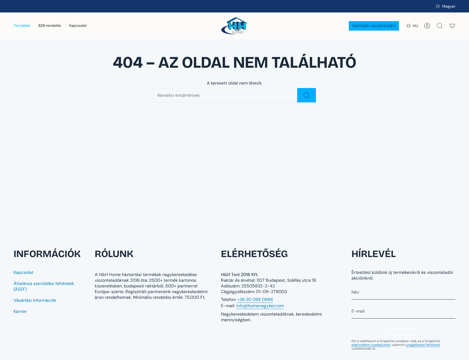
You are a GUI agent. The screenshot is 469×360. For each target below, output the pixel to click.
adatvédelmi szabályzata (370, 345)
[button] (21, 26)
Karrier (20, 311)
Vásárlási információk (35, 300)
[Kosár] (452, 25)
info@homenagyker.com (260, 306)
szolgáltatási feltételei (423, 345)
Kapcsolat (23, 272)
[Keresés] (306, 95)
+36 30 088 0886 (255, 299)
